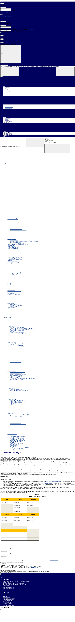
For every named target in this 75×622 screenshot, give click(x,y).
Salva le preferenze (9, 572)
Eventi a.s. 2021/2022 (12, 371)
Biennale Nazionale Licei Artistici (16, 441)
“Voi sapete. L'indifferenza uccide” (16, 305)
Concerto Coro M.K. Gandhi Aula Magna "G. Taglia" (20, 414)
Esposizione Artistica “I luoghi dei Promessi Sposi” (19, 349)
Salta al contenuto (3, 0)
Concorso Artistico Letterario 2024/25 (17, 330)
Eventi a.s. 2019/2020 (12, 399)
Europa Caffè (12, 417)
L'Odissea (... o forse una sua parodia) (17, 415)
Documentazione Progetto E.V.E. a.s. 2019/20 (18, 186)
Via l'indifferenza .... (11, 245)
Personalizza (3, 562)
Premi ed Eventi (8, 317)
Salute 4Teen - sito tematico (13, 289)
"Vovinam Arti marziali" (14, 444)
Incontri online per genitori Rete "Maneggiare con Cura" (20, 333)
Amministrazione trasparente (8, 603)
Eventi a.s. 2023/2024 (12, 342)
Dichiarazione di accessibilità (8, 599)
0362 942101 (6, 582)
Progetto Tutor (10, 260)
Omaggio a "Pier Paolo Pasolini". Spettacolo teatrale (19, 418)
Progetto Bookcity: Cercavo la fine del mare (18, 419)
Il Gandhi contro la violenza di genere (17, 332)
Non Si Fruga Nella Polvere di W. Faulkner (20, 218)
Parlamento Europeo (11, 290)
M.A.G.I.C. (10, 164)
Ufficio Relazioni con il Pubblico (9, 598)
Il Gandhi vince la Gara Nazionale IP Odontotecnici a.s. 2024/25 (22, 328)
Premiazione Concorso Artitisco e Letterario (18, 374)
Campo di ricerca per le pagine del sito (7, 146)
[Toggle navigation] (9, 71)
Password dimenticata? (4, 12)
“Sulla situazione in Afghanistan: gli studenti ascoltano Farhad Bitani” (23, 378)
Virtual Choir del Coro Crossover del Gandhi (18, 230)
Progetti (45, 141)
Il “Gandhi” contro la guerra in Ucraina (15, 257)
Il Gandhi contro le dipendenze (13, 247)
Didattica (46, 139)
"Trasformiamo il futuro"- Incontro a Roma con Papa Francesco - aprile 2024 (24, 241)
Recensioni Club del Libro (15, 214)
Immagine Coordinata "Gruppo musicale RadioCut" (19, 447)
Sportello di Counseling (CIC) (13, 262)
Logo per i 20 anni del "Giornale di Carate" (18, 440)
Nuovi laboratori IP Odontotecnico (16, 425)
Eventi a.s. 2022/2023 (12, 358)
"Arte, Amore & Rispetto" (15, 359)
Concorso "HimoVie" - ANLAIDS (16, 448)
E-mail (13, 27)
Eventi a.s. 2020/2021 (12, 388)
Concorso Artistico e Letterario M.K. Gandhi (18, 401)
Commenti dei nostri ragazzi (15, 258)
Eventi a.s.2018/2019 (12, 413)
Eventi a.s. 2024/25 (11, 326)
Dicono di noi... (13, 435)
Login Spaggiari (30, 29)
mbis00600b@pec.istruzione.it (15, 584)
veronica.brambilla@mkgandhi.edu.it (54, 481)
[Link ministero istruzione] (5, 2)
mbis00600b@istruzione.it (14, 583)
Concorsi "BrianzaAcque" (15, 449)
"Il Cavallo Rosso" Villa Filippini (16, 373)
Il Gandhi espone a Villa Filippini (16, 389)
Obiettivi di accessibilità (7, 600)
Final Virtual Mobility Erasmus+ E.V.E (15, 165)
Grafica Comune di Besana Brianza (14, 291)
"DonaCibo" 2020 (13, 285)
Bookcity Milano (11, 303)
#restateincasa (12, 404)
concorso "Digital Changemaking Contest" (18, 243)
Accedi (2, 3)
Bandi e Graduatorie (13, 175)
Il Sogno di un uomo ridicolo (17, 215)
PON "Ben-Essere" (11, 293)
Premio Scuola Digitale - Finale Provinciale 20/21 (19, 390)
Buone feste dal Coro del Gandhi (16, 229)
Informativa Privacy (6, 597)
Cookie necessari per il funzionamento (7, 570)
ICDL (9, 308)
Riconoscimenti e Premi (12, 434)
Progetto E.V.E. (11, 184)
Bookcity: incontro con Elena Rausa (16, 400)
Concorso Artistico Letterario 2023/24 (17, 343)
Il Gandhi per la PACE (12, 239)
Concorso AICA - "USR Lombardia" (17, 443)
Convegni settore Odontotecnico (16, 402)
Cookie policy (5, 595)
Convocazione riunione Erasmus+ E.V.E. (17, 188)
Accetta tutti (18, 562)
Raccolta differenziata (12, 307)
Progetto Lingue (10, 263)
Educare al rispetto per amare (15, 423)
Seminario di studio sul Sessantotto (16, 420)
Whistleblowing (6, 601)
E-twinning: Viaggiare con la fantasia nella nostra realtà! (18, 244)
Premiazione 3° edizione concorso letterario (18, 424)
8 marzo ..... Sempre (11, 292)
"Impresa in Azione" (13, 445)
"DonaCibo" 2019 (13, 286)
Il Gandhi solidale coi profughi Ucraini (15, 259)
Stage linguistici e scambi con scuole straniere (16, 272)
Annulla (2, 65)
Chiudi (2, 35)
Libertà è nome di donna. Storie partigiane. (18, 327)
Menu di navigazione (66, 152)
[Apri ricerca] (65, 71)
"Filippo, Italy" (12, 442)
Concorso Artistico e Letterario (15, 362)
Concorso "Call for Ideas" (14, 361)
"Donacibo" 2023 (13, 284)
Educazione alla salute (12, 287)
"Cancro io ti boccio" (14, 347)
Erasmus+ (7, 163)
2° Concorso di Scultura (14, 437)
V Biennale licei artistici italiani (15, 344)
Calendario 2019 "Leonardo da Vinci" (17, 438)
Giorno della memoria (14, 403)
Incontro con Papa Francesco (15, 242)
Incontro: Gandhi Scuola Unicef (16, 416)
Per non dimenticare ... (12, 246)
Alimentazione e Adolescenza (13, 248)
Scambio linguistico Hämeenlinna (16, 273)
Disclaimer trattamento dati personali (7, 612)
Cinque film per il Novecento (13, 219)
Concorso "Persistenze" (14, 377)
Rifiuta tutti (10, 562)
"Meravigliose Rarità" (14, 446)
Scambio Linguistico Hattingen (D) (16, 274)
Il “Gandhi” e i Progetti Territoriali (14, 294)
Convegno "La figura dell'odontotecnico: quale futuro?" (20, 348)
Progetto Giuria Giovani (14, 304)
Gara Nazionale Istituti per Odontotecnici (17, 436)
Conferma (6, 65)
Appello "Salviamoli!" (14, 240)
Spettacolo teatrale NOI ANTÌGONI (16, 345)
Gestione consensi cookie (7, 602)
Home (45, 138)
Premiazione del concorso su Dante (16, 379)
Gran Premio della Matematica (15, 422)
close (2, 76)
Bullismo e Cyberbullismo (12, 261)
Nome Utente (14, 8)
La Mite (13, 216)
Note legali (5, 596)
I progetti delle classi (48, 140)
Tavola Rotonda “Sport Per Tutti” (16, 375)
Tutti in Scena (12, 331)
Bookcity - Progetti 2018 (14, 306)
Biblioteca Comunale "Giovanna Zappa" (17, 439)
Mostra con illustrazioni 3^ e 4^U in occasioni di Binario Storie (21, 329)
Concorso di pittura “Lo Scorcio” (16, 376)
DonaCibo (10, 283)
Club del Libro (10, 205)
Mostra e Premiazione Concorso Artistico (17, 372)
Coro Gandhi (10, 228)
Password (13, 10)
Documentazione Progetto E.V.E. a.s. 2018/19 (18, 185)
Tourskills (9, 174)
